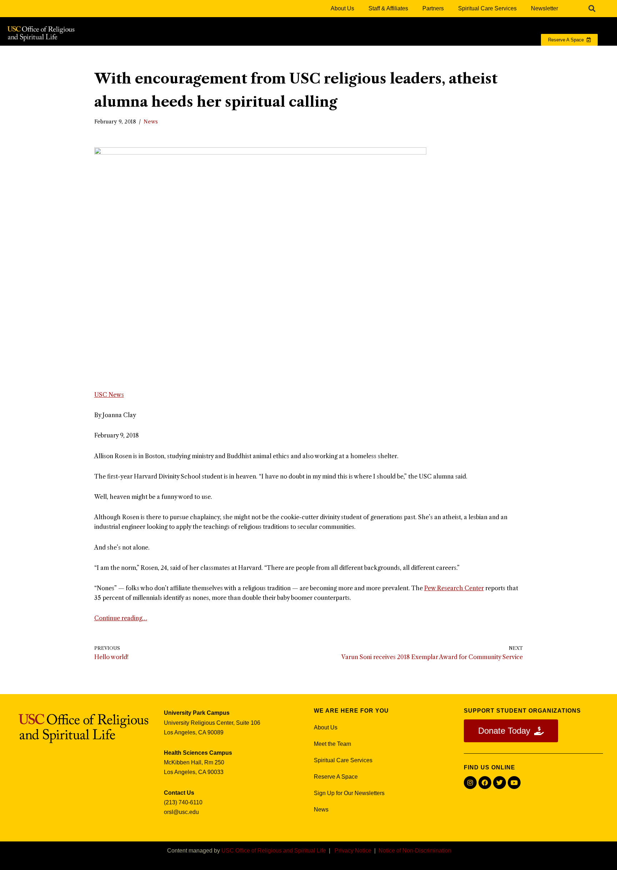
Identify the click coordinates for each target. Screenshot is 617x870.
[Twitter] (499, 782)
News (151, 121)
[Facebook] (484, 782)
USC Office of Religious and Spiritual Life (273, 851)
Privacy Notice (353, 851)
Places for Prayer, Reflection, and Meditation (310, 54)
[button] (592, 8)
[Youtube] (514, 782)
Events (522, 54)
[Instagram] (470, 782)
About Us (342, 8)
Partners (433, 8)
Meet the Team (332, 744)
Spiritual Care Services (487, 8)
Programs (220, 54)
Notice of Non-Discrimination (414, 851)
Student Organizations (416, 54)
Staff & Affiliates (388, 8)
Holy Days (479, 54)
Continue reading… (120, 618)
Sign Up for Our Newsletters (349, 793)
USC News (109, 394)
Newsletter (544, 8)
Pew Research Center (454, 588)
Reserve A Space (336, 777)
